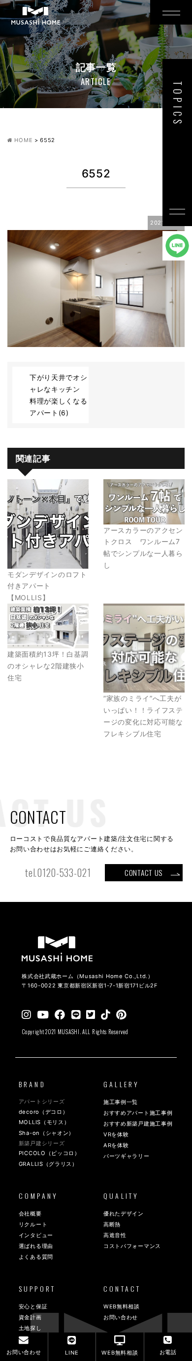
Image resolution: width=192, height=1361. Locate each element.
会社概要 (30, 1213)
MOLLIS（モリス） (44, 1122)
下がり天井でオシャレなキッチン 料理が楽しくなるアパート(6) (59, 394)
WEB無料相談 (121, 1306)
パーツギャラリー (126, 1156)
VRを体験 (116, 1134)
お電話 (168, 1352)
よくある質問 (36, 1256)
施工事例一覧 (120, 1102)
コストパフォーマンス (132, 1246)
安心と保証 (33, 1306)
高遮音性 (115, 1235)
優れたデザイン (123, 1213)
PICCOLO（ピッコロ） (49, 1153)
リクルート (33, 1224)
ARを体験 (116, 1145)
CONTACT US (143, 872)
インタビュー (36, 1235)
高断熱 (112, 1224)
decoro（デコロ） (43, 1111)
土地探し (30, 1328)
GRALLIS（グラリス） (48, 1163)
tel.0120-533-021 (58, 873)
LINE (71, 1352)
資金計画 (30, 1317)
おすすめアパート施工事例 (137, 1112)
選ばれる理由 (36, 1246)
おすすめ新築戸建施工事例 (137, 1123)
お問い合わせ (120, 1317)
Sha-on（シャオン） (46, 1132)
